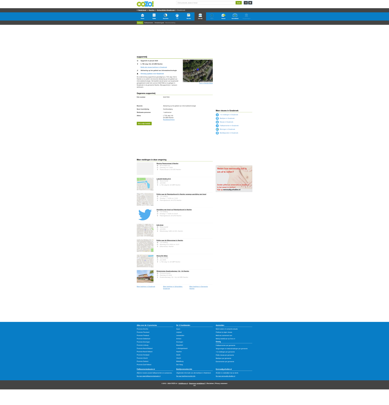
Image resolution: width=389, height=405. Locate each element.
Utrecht (178, 358)
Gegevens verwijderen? (197, 383)
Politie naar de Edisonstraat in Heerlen (170, 240)
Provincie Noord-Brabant (145, 348)
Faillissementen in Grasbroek (229, 126)
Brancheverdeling (170, 23)
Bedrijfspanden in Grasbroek (228, 133)
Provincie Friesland (143, 335)
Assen (178, 329)
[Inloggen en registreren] (246, 2)
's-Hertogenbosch (182, 348)
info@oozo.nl (183, 383)
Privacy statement (221, 383)
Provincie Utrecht (142, 358)
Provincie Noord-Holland (144, 352)
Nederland (142, 10)
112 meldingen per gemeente (225, 352)
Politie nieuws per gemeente (225, 355)
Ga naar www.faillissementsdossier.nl (148, 376)
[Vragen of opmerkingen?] (250, 2)
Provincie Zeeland (142, 361)
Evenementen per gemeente (225, 361)
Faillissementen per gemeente (225, 345)
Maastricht (179, 345)
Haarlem (179, 352)
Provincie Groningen (143, 342)
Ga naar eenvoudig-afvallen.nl (225, 376)
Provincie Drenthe (142, 329)
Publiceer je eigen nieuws (224, 332)
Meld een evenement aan (224, 335)
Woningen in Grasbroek (227, 129)
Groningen (179, 342)
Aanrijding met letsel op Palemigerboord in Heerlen (174, 210)
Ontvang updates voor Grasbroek (152, 74)
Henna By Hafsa (162, 256)
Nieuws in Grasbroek (226, 122)
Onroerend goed (159, 23)
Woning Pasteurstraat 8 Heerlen (167, 163)
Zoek (238, 3)
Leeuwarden (180, 335)
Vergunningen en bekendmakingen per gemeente (232, 349)
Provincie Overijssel (143, 355)
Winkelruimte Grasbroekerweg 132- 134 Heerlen (173, 271)
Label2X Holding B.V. (164, 179)
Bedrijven (140, 23)
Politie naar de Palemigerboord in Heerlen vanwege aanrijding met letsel (181, 194)
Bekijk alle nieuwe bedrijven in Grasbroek (154, 67)
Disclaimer (210, 383)
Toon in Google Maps (206, 83)
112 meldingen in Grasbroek (228, 115)
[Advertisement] (175, 141)
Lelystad (179, 332)
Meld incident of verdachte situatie (227, 329)
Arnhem (178, 339)
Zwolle (178, 355)
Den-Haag (179, 364)
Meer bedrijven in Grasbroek (146, 286)
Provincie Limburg (142, 345)
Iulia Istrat (160, 225)
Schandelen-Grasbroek (166, 10)
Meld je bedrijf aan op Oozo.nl (225, 339)
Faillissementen (148, 23)
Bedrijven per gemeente (223, 358)
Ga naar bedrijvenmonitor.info (185, 376)
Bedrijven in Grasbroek (227, 118)
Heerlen (152, 10)
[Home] (145, 4)
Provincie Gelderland (143, 339)
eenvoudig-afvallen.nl (231, 189)
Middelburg (179, 361)
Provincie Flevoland (143, 332)
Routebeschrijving (169, 120)
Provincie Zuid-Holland (144, 364)
